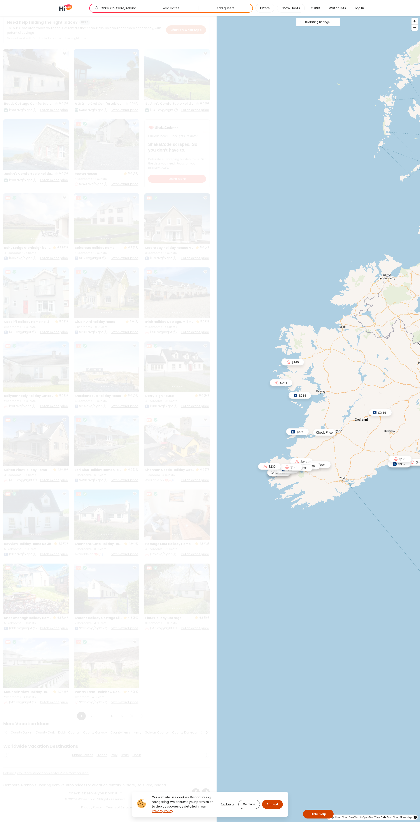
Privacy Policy (162, 811)
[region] (318, 419)
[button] (315, 8)
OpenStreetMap (402, 817)
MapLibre (334, 817)
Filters (265, 8)
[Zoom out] (414, 27)
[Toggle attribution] (415, 817)
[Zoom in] (414, 21)
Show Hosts (291, 8)
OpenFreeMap (350, 817)
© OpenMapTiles (370, 817)
